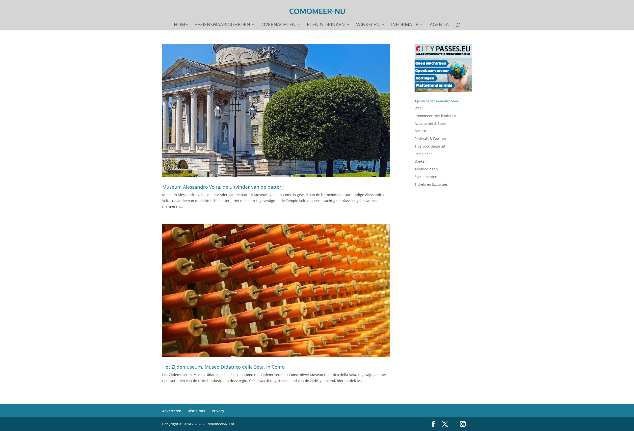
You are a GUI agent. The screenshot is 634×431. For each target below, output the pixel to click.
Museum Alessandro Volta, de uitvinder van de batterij (223, 187)
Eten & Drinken (326, 25)
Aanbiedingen (426, 169)
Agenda (439, 25)
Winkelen (368, 25)
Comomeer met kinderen (435, 115)
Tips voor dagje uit (430, 146)
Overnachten (278, 25)
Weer (419, 108)
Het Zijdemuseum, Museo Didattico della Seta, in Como (223, 367)
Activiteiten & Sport (431, 123)
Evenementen (426, 176)
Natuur (420, 130)
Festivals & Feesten (430, 138)
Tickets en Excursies (431, 184)
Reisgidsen (424, 154)
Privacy (218, 410)
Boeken (421, 161)
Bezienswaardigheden (222, 25)
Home (181, 25)
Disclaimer (196, 410)
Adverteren (171, 410)
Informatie (404, 25)
